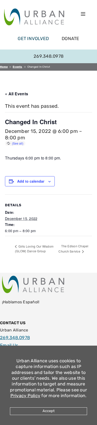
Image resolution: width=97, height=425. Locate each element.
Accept (49, 411)
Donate (70, 38)
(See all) (17, 143)
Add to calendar (30, 181)
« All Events (16, 94)
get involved (33, 38)
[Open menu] (83, 14)
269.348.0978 (48, 56)
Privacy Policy (25, 395)
